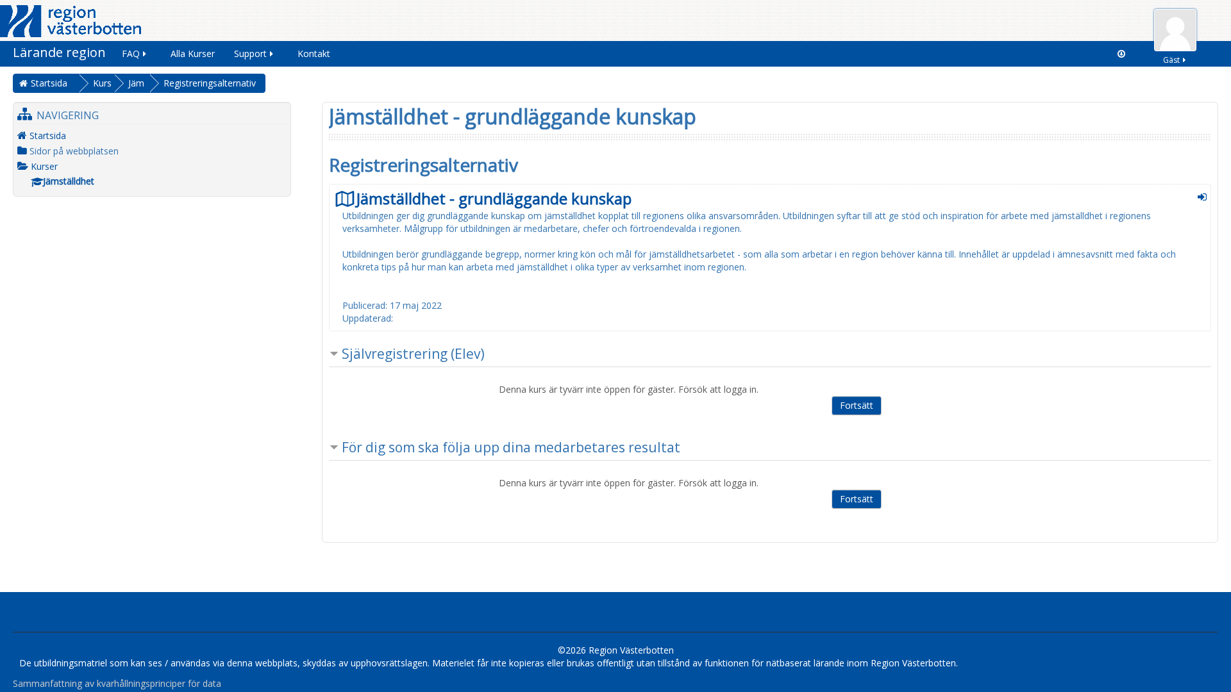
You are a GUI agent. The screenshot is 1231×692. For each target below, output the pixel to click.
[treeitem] (152, 135)
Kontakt (313, 53)
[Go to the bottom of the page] (1121, 54)
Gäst (1171, 59)
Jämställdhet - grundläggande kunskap (494, 198)
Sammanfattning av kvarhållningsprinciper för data (117, 683)
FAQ (131, 53)
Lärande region (59, 52)
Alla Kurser (193, 53)
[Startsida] (70, 20)
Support (250, 53)
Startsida (47, 135)
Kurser (44, 166)
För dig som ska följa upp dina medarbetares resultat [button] (511, 447)
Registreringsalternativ (209, 83)
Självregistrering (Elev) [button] (413, 354)
